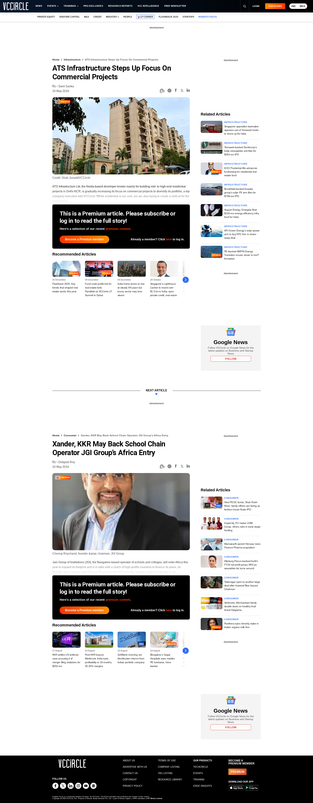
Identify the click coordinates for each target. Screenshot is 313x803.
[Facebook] (175, 90)
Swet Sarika (66, 86)
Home (55, 59)
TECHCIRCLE (200, 767)
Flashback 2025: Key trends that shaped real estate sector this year (65, 287)
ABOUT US (129, 760)
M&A (86, 17)
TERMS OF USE (167, 760)
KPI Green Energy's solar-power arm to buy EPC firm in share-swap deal (242, 234)
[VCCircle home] (16, 6)
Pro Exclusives (93, 6)
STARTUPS (188, 17)
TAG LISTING (165, 773)
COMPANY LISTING (169, 767)
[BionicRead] (162, 91)
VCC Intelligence (148, 6)
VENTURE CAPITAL (69, 17)
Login (256, 6)
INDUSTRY (111, 17)
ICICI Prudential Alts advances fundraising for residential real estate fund (240, 172)
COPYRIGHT (130, 779)
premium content (118, 229)
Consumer (70, 435)
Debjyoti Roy (66, 462)
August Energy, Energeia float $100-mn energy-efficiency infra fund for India (241, 213)
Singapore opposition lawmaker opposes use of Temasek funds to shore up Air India (241, 130)
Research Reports (120, 6)
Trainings (70, 6)
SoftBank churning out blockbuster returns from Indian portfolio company (131, 658)
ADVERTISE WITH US (135, 767)
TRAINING (199, 779)
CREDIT (97, 17)
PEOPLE (127, 17)
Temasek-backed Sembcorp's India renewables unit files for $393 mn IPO (240, 151)
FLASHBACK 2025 (168, 17)
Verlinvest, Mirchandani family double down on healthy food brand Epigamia (240, 606)
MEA (302, 6)
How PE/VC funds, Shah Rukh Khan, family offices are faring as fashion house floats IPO (242, 506)
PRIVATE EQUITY (46, 17)
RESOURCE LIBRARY (170, 779)
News (39, 6)
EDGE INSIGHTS (202, 786)
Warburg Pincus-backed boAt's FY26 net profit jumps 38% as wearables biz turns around (241, 565)
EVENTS (198, 773)
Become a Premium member (84, 239)
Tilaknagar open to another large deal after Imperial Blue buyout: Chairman (242, 585)
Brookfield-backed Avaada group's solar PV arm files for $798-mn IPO (240, 192)
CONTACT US (130, 773)
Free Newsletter (175, 6)
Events (51, 6)
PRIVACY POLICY (133, 786)
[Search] (244, 6)
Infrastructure (72, 59)
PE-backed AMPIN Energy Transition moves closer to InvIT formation (241, 255)
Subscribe (275, 6)
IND (293, 6)
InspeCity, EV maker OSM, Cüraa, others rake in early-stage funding (242, 527)
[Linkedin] (188, 90)
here (169, 239)
